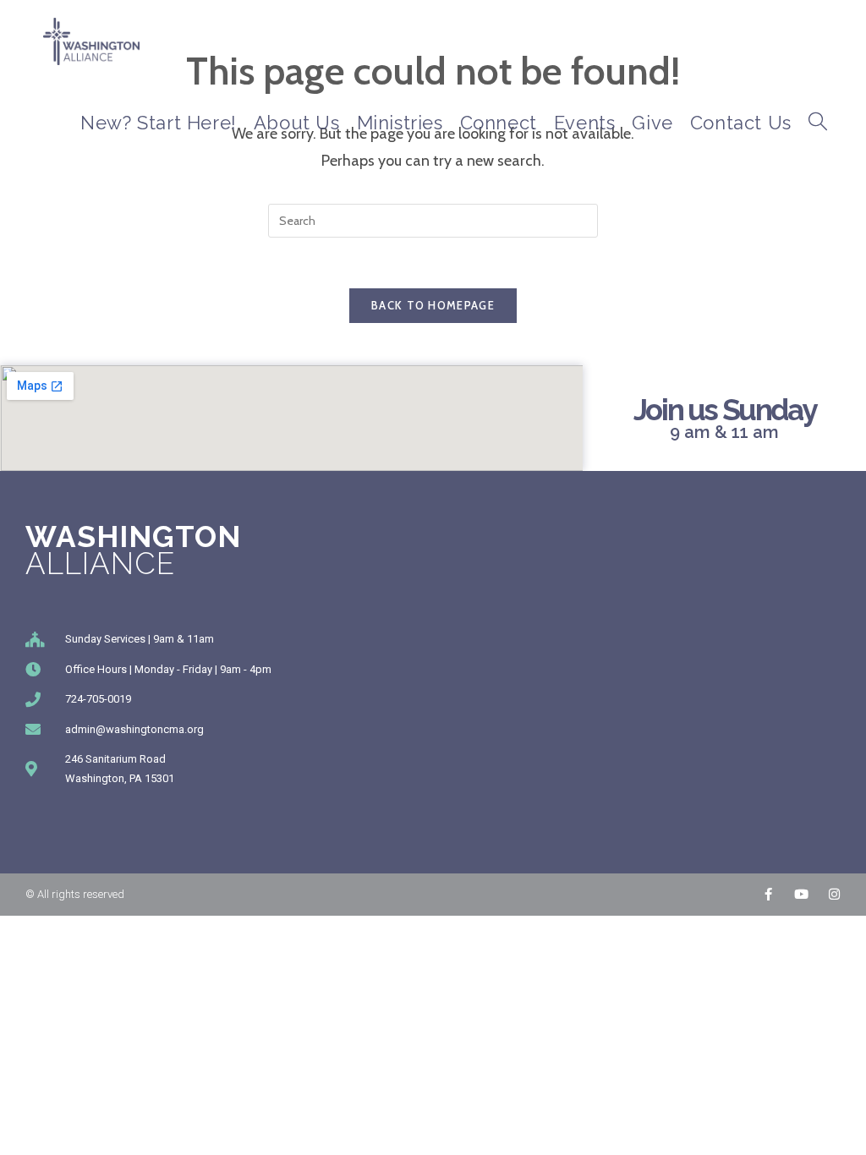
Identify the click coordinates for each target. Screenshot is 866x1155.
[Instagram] (834, 894)
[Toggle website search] (818, 123)
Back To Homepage (433, 305)
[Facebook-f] (768, 894)
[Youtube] (801, 894)
